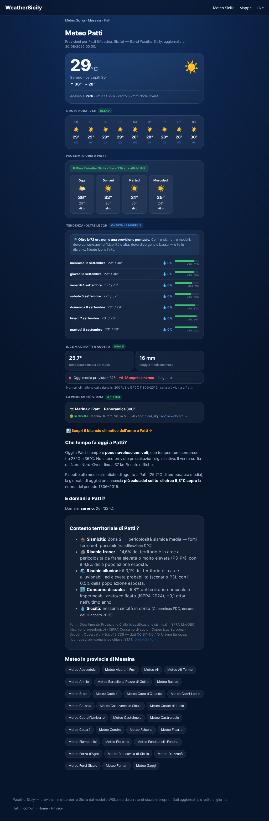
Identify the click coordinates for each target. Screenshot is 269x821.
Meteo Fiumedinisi (83, 742)
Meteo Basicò (167, 682)
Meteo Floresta (117, 742)
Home (43, 808)
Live (260, 8)
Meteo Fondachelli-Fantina (157, 742)
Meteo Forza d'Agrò (84, 754)
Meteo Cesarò (79, 730)
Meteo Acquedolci (82, 670)
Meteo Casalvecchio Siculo (120, 706)
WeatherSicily (23, 7)
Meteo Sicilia (224, 8)
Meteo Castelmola (127, 718)
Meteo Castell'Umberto (87, 718)
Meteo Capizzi (107, 694)
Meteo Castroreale (164, 718)
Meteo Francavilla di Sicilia (128, 754)
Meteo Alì (151, 670)
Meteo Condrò (110, 730)
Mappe (246, 8)
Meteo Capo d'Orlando (144, 694)
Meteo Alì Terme (180, 670)
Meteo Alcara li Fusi (120, 670)
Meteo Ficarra (172, 730)
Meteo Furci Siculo (83, 766)
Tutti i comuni (24, 808)
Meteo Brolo (78, 694)
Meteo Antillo (79, 682)
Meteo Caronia (80, 706)
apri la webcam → (174, 416)
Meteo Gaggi (146, 766)
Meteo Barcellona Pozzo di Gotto (122, 682)
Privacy (57, 808)
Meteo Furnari (116, 766)
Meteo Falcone (141, 730)
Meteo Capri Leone (185, 694)
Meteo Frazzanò (170, 754)
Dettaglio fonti (145, 639)
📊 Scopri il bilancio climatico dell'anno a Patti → (109, 430)
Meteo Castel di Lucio (167, 706)
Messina (94, 20)
